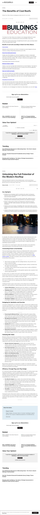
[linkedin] (18, 22)
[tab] (5, 125)
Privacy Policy (4, 513)
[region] (20, 128)
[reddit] (21, 22)
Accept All (35, 512)
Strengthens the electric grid (8, 79)
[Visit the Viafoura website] (35, 130)
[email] (23, 22)
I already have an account (20, 138)
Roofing (3, 171)
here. (36, 86)
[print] (37, 22)
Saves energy (5, 47)
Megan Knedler (5, 185)
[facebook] (16, 22)
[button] (3, 2)
